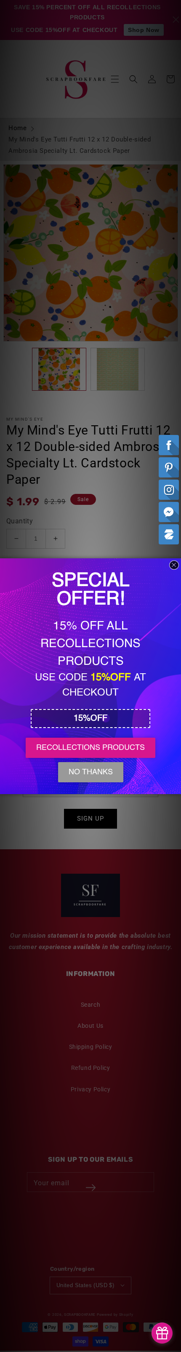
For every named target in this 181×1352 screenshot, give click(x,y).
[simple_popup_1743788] (162, 1333)
